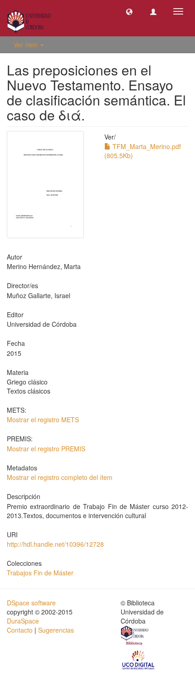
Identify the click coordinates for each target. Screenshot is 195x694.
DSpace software (31, 602)
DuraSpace (23, 620)
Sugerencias (56, 629)
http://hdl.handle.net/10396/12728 (55, 544)
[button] (129, 11)
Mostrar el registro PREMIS (46, 448)
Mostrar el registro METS (43, 419)
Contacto (20, 629)
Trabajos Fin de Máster (40, 572)
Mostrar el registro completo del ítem (59, 477)
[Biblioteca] (135, 636)
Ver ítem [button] (26, 44)
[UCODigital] (139, 659)
